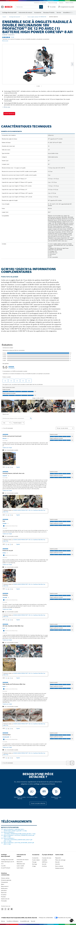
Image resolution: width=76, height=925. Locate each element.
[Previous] (35, 86)
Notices (3, 921)
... (23, 16)
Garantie (61, 2)
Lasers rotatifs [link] (20, 865)
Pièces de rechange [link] (60, 860)
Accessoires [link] (35, 854)
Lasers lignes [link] (20, 868)
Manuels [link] (57, 862)
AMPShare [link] (44, 862)
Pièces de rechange (52, 2)
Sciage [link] (34, 866)
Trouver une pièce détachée (38, 803)
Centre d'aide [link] (59, 854)
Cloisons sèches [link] (5, 878)
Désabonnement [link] (59, 868)
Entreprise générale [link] (6, 880)
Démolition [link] (4, 890)
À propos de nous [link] (46, 858)
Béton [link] (2, 884)
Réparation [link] (58, 858)
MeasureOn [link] (19, 861)
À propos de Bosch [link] (47, 854)
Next (72, 64)
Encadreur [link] (3, 894)
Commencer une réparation (40, 2)
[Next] (41, 86)
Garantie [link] (57, 864)
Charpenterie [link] (4, 882)
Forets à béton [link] (36, 860)
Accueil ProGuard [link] (5, 868)
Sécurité (33, 921)
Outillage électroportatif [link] (5, 855)
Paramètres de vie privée (64, 917)
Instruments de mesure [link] (21, 855)
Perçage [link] (34, 862)
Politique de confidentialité (46, 917)
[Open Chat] (71, 920)
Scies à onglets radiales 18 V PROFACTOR (37, 16)
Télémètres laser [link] (21, 863)
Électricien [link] (4, 892)
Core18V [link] (3, 865)
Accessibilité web (24, 921)
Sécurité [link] (44, 864)
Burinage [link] (34, 864)
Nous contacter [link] (59, 866)
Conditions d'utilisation (12, 921)
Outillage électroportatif (14, 16)
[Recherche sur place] (41, 7)
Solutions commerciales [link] (5, 874)
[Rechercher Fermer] (38, 7)
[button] (9, 113)
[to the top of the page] (74, 916)
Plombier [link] (3, 896)
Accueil (4, 16)
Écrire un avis (5, 40)
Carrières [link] (44, 866)
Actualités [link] (44, 860)
